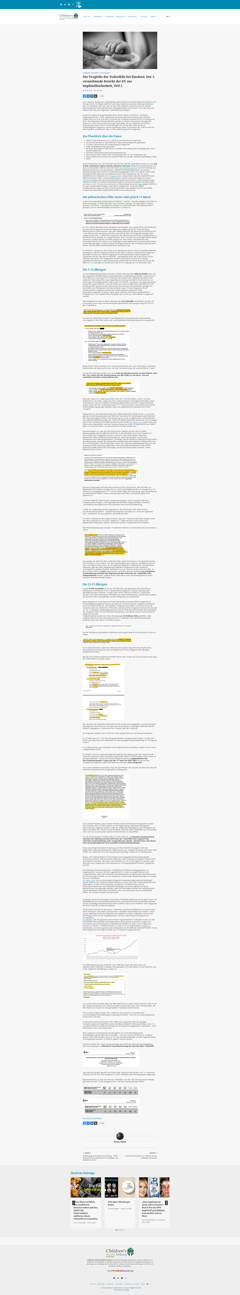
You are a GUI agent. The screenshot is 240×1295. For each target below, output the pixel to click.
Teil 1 (85, 102)
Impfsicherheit (105, 73)
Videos (143, 1284)
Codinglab (126, 1290)
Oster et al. (137, 422)
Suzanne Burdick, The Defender (155, 1220)
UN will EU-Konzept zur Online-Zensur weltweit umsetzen (141, 1155)
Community (109, 16)
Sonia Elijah (88, 90)
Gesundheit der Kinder (91, 73)
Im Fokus (136, 1284)
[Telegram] (73, 4)
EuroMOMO (87, 920)
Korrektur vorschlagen (92, 1118)
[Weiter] (166, 1203)
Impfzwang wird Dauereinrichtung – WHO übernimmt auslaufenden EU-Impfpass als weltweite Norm (100, 1156)
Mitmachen (101, 1284)
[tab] (116, 1229)
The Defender (80, 1223)
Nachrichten (119, 1284)
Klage (140, 184)
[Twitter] (65, 4)
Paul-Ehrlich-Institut (128, 168)
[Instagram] (69, 4)
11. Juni (147, 414)
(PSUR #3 (151, 102)
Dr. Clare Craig (89, 880)
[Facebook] (61, 4)
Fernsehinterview (90, 180)
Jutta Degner (115, 1209)
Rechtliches (128, 1284)
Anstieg (144, 926)
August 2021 (116, 176)
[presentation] (86, 1187)
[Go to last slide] (73, 1203)
